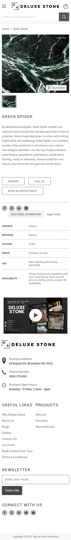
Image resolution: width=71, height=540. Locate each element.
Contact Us (9, 439)
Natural (41, 414)
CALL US (39, 181)
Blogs (5, 427)
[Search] (64, 17)
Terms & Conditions (14, 457)
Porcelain (42, 420)
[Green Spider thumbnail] (9, 101)
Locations (8, 445)
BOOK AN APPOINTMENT (22, 191)
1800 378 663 (18, 376)
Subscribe (12, 490)
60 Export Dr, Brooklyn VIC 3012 (31, 363)
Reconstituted (45, 427)
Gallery (6, 433)
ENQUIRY (13, 181)
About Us (8, 420)
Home (5, 28)
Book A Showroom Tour (17, 451)
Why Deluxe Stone (13, 414)
